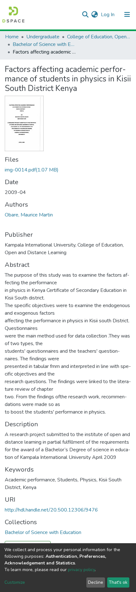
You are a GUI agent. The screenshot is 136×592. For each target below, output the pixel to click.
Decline (95, 582)
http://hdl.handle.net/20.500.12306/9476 (51, 509)
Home (12, 36)
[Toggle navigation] (127, 14)
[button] (94, 14)
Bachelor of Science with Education (44, 44)
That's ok (118, 582)
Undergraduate (42, 36)
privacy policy (81, 570)
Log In (108, 14)
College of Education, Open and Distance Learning (98, 36)
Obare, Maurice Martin (29, 214)
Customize (14, 582)
